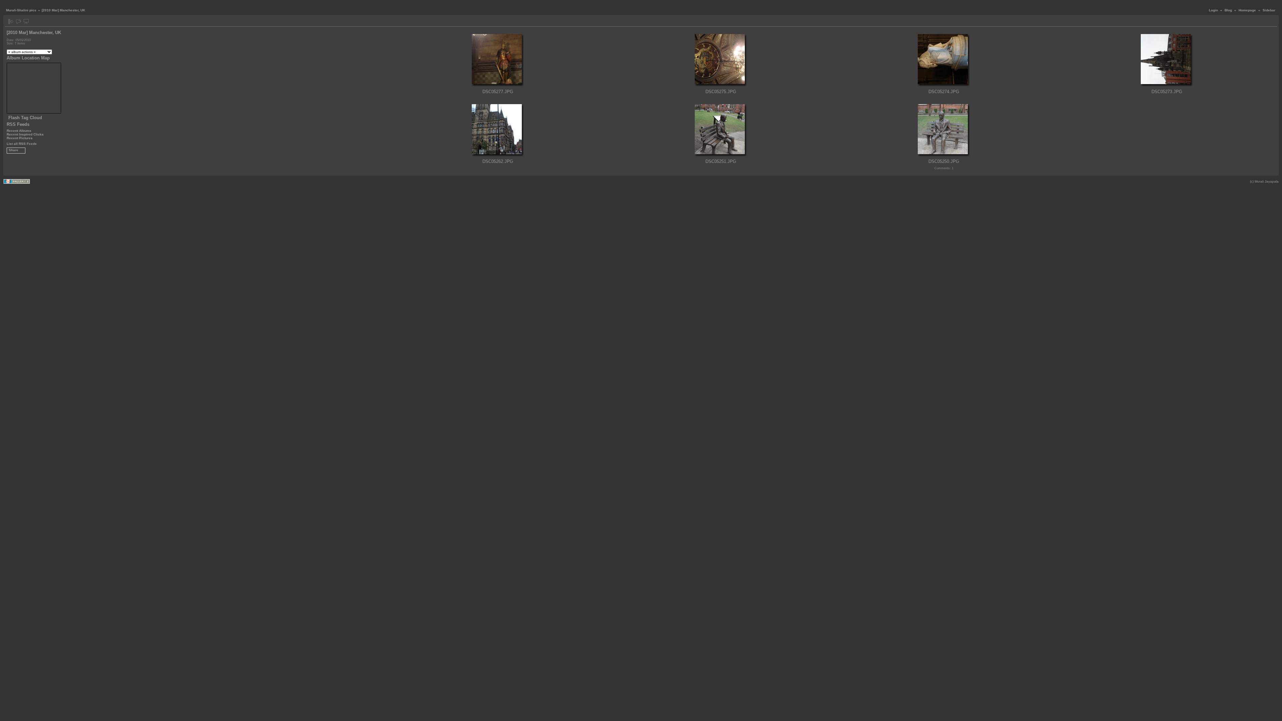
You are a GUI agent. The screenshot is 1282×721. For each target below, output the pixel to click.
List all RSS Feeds (22, 144)
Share (13, 150)
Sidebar (1269, 10)
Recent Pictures (20, 138)
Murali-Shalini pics (21, 10)
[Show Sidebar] (10, 21)
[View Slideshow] (26, 21)
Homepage (1247, 10)
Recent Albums (19, 131)
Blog (1228, 10)
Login (1213, 10)
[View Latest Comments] (18, 21)
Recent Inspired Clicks (25, 134)
